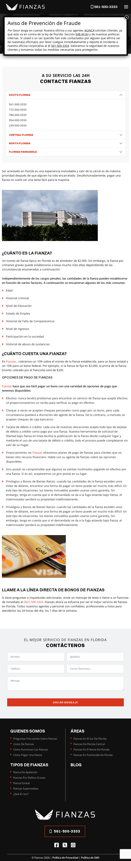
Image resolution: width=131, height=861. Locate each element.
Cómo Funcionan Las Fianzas (30, 749)
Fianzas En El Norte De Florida (91, 749)
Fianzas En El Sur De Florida (90, 738)
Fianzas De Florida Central (89, 744)
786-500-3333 (18, 115)
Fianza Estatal (21, 783)
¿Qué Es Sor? (21, 794)
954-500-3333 (18, 120)
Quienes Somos (27, 730)
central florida (21, 134)
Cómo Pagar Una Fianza (27, 755)
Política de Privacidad (65, 857)
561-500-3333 (18, 104)
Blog (76, 764)
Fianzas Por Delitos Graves (29, 777)
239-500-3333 (18, 125)
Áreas (78, 730)
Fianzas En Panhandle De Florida (93, 755)
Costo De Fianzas (23, 744)
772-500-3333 (18, 109)
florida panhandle (23, 151)
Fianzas (11, 361)
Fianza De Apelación (25, 772)
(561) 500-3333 (33, 602)
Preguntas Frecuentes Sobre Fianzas (35, 738)
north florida (19, 143)
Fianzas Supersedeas (26, 788)
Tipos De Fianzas (29, 764)
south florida (19, 94)
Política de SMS (90, 857)
